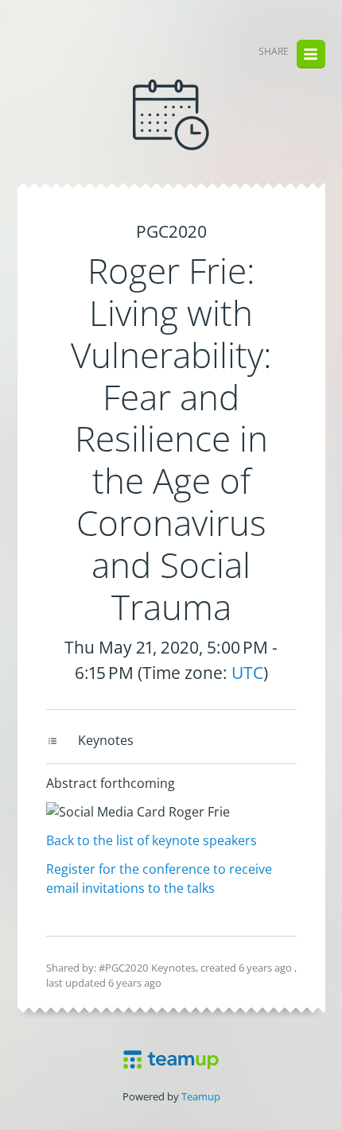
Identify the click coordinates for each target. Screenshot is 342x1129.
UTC (247, 672)
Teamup (200, 1096)
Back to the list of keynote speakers (151, 840)
